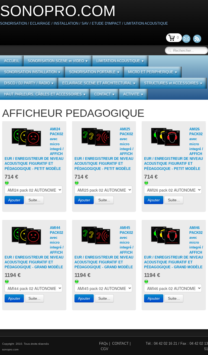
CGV (104, 349)
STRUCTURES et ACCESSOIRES (173, 83)
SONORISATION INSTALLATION (32, 72)
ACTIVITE (133, 94)
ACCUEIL (11, 61)
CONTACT (104, 94)
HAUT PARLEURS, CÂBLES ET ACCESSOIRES (45, 94)
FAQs (103, 343)
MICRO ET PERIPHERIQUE (152, 72)
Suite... (34, 200)
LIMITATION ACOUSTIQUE (120, 61)
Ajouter (14, 200)
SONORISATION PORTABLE (94, 72)
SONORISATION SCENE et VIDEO (58, 61)
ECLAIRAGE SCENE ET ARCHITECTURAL (99, 83)
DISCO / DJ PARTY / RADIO (29, 83)
